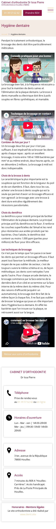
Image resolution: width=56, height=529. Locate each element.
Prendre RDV (32, 12)
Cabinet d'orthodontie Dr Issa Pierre (22, 2)
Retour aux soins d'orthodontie (21, 354)
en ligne (41, 402)
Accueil (4, 34)
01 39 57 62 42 (11, 12)
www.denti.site (28, 514)
